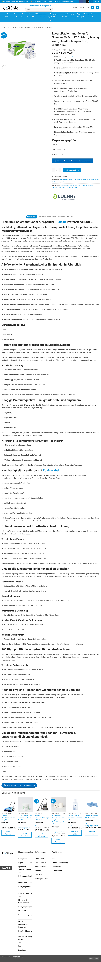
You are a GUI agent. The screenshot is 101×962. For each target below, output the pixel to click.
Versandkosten (72, 57)
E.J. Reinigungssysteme (24, 827)
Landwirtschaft (56, 187)
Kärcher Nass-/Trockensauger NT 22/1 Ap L (42, 818)
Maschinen (22, 883)
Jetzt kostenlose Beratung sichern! (40, 6)
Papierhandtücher (66, 182)
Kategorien (22, 859)
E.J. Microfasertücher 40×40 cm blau (92, 817)
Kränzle (4, 826)
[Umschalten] (31, 862)
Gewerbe (84, 185)
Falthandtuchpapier (65, 179)
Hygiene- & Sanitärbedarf (84, 14)
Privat (69, 187)
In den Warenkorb (72, 170)
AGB (54, 859)
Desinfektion (19, 17)
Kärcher (37, 826)
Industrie (90, 185)
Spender (16, 14)
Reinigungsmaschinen (41, 14)
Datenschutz (57, 871)
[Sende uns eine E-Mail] (87, 1)
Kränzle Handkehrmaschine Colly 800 (8, 818)
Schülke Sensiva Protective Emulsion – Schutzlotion (75, 818)
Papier (9, 14)
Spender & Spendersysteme (24, 868)
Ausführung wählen (74, 832)
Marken (75, 8)
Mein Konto (39, 859)
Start (3, 27)
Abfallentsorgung (69, 14)
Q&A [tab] (72, 217)
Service (38, 871)
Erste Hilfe (91, 17)
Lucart (62, 222)
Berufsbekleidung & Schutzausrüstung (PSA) (72, 17)
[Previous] (1, 822)
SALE (87, 8)
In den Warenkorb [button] (8, 832)
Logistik (64, 187)
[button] (92, 7)
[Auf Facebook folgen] (81, 1)
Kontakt (97, 1)
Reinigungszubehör (55, 14)
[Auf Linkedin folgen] (91, 1)
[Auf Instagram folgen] (84, 1)
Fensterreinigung (31, 17)
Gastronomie (65, 185)
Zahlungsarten (40, 863)
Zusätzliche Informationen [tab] (47, 217)
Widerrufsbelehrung (60, 863)
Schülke (70, 826)
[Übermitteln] (51, 10)
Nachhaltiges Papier (44, 27)
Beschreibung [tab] (31, 217)
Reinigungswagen (10, 17)
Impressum (56, 867)
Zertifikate (39, 875)
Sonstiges (49, 20)
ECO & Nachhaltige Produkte (48, 17)
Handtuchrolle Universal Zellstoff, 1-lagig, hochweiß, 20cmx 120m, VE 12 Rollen (58, 820)
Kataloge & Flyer (41, 879)
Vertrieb (74, 187)
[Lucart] (64, 197)
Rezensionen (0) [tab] (63, 217)
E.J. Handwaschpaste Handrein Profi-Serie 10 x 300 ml (25, 818)
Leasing (81, 8)
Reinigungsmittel (26, 14)
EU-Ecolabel (51, 470)
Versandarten (40, 867)
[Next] (99, 822)
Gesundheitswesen (75, 185)
